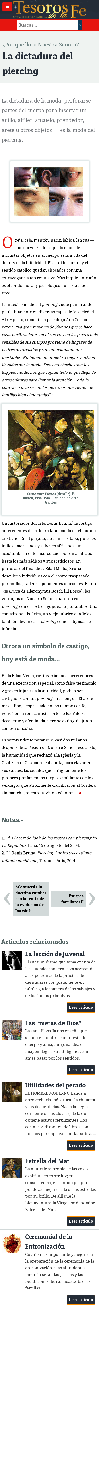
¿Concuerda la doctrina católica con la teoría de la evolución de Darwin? (31, 898)
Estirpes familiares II (72, 898)
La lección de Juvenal (55, 954)
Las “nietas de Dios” (53, 1023)
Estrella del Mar (47, 1161)
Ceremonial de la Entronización (48, 1241)
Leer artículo (81, 1007)
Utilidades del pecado (55, 1085)
